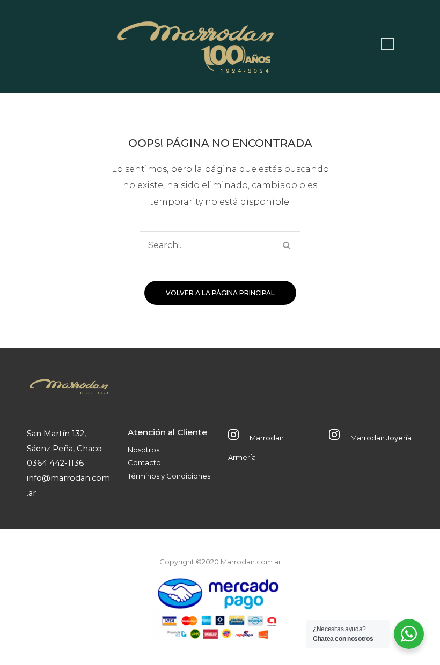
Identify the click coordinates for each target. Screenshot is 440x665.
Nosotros (143, 449)
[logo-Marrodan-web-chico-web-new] (196, 44)
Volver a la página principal (220, 293)
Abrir (387, 44)
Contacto (144, 462)
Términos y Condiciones (169, 476)
